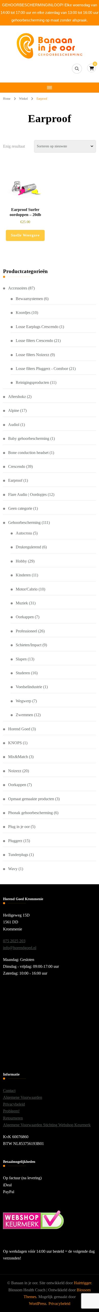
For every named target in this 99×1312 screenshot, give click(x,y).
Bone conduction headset (28, 452)
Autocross (24, 533)
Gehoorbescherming (24, 522)
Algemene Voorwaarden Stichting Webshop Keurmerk (47, 1125)
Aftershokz (17, 396)
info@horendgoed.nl (19, 948)
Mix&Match (18, 757)
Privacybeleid (14, 1104)
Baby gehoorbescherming (28, 438)
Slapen (21, 659)
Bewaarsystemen (29, 299)
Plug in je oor (19, 826)
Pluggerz (15, 841)
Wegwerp (23, 701)
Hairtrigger (82, 1283)
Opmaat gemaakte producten (31, 799)
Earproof (15, 480)
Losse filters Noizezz (32, 355)
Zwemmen (24, 715)
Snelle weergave (25, 235)
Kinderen (23, 575)
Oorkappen (25, 617)
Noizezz (14, 771)
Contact (9, 1090)
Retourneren (13, 1118)
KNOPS (15, 743)
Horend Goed (19, 729)
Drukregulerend (28, 547)
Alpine (13, 410)
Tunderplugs (18, 854)
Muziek (22, 603)
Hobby (21, 561)
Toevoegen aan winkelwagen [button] (25, 188)
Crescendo (16, 466)
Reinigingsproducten (32, 382)
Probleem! (11, 1111)
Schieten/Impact (28, 645)
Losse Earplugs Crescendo (37, 327)
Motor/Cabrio (27, 589)
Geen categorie (20, 508)
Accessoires (17, 288)
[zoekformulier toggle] (77, 69)
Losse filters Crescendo (34, 340)
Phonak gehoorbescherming (30, 813)
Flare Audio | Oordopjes (27, 494)
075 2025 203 (14, 941)
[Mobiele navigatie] (49, 88)
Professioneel (26, 631)
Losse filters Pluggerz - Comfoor (42, 368)
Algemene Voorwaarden (22, 1097)
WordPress (37, 1303)
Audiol (13, 424)
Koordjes (23, 312)
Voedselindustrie (29, 687)
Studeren (23, 673)
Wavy (13, 869)
